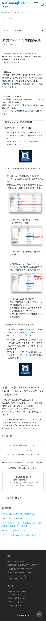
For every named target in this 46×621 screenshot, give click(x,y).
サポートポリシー (14, 605)
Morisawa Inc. (24, 615)
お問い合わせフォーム (23, 480)
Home (4, 13)
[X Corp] (7, 436)
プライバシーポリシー (16, 602)
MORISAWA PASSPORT (17, 561)
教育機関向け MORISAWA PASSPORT (23, 565)
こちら (29, 111)
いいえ (29, 450)
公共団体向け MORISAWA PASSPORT (23, 569)
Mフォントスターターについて (14, 530)
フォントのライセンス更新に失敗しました (18, 514)
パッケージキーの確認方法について (16, 519)
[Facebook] (3, 436)
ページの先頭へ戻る (11, 498)
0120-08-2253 (24, 477)
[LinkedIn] (11, 436)
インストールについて (18, 13)
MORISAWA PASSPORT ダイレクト (22, 572)
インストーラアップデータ (20, 335)
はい (16, 450)
